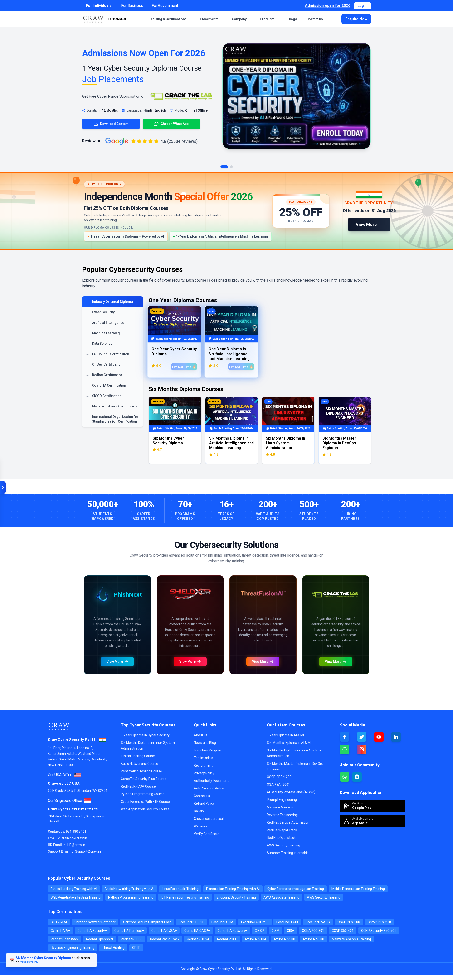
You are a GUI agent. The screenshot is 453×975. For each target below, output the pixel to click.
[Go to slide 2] (231, 166)
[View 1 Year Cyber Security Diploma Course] (296, 96)
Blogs (292, 19)
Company (239, 19)
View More (96, 773)
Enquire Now (356, 19)
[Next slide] (264, 577)
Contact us (315, 19)
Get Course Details (139, 773)
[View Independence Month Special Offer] (226, 211)
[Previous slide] (88, 577)
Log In (362, 6)
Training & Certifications (168, 19)
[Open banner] (3, 487)
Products (267, 19)
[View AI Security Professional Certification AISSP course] (297, 732)
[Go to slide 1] (224, 166)
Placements (209, 19)
